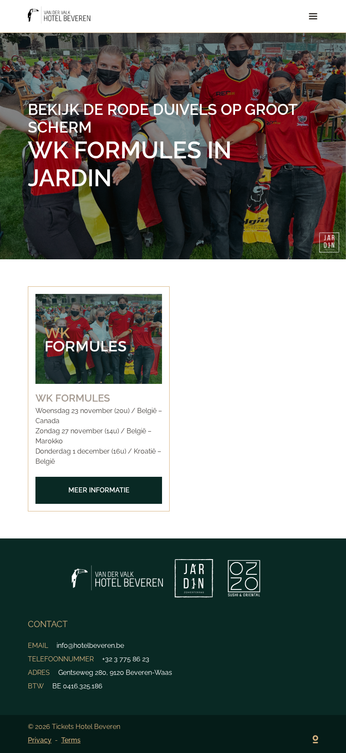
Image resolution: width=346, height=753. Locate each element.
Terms (71, 740)
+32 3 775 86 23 (125, 659)
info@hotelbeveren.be (90, 646)
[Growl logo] (315, 740)
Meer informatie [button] (99, 490)
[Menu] (313, 16)
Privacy (39, 740)
